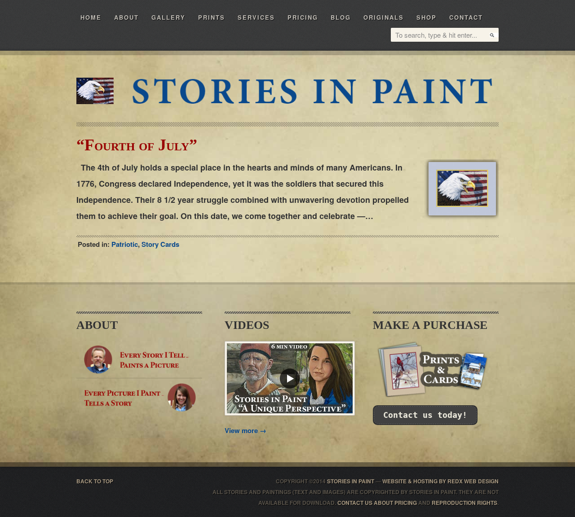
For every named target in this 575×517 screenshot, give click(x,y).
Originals (383, 17)
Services (256, 17)
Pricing (303, 17)
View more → (245, 430)
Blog (341, 17)
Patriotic (124, 244)
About (126, 17)
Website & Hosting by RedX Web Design (440, 481)
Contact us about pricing (377, 503)
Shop (426, 17)
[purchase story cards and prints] (436, 394)
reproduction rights (464, 503)
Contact (466, 17)
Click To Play (289, 378)
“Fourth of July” (136, 145)
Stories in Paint (311, 91)
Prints (211, 17)
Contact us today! (425, 415)
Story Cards (160, 244)
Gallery (168, 17)
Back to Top (94, 481)
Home (91, 17)
